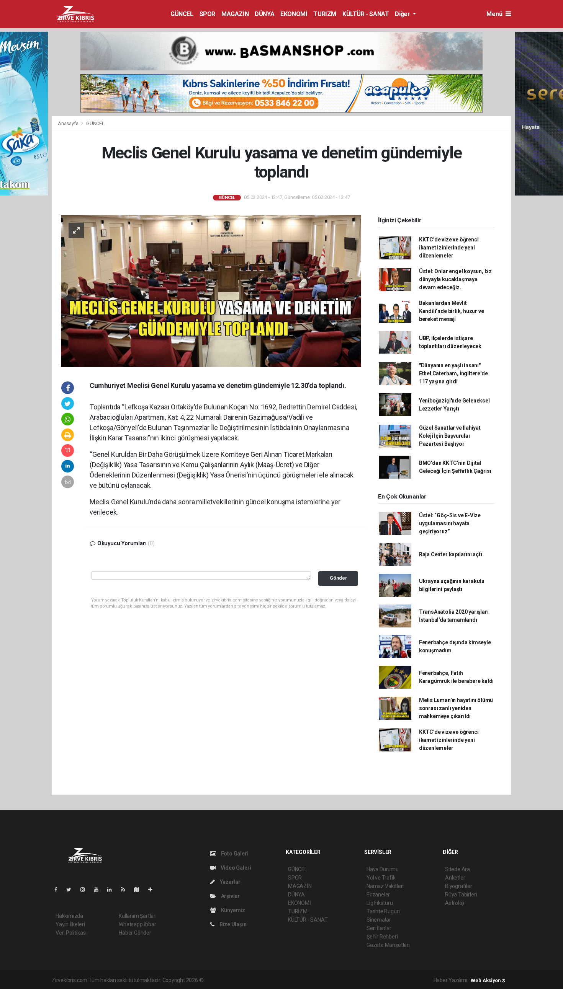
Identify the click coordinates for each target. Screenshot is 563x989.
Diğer (403, 14)
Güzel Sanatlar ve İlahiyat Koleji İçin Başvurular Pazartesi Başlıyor (450, 436)
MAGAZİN (235, 14)
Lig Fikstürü (380, 903)
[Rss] (126, 889)
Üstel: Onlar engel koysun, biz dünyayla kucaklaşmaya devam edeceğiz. (455, 279)
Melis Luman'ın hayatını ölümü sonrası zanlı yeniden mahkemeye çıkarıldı (456, 708)
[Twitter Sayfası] (71, 889)
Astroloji (454, 903)
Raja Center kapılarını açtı (450, 554)
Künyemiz (232, 910)
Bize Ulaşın (232, 924)
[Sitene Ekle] (153, 889)
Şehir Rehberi (382, 937)
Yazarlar (230, 882)
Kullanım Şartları (138, 916)
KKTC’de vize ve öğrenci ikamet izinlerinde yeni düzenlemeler (449, 247)
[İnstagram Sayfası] (85, 889)
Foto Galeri (234, 854)
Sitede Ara (457, 869)
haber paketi (253, 980)
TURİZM (324, 14)
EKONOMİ (293, 14)
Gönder (338, 578)
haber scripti (283, 980)
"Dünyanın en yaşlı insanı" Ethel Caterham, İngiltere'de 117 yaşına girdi (453, 373)
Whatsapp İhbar (137, 924)
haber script (346, 980)
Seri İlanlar (379, 928)
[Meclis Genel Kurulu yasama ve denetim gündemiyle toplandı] (211, 290)
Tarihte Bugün (383, 911)
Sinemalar (379, 920)
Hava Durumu (383, 869)
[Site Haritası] (140, 889)
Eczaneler (378, 894)
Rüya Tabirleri (461, 894)
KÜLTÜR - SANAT (365, 14)
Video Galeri (235, 868)
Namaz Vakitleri (385, 886)
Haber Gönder (135, 933)
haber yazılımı (221, 980)
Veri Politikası (71, 933)
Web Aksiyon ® (488, 980)
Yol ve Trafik (381, 878)
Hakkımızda (69, 916)
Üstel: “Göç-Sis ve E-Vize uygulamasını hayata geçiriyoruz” (450, 523)
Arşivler (230, 896)
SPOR (207, 14)
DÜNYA (264, 14)
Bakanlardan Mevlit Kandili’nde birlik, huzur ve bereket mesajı (451, 311)
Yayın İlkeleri (70, 924)
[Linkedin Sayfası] (112, 889)
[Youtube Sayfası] (99, 889)
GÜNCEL (181, 14)
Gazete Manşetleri (388, 945)
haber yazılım (315, 980)
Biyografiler (458, 886)
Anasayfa (68, 123)
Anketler (455, 878)
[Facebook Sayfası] (59, 889)
